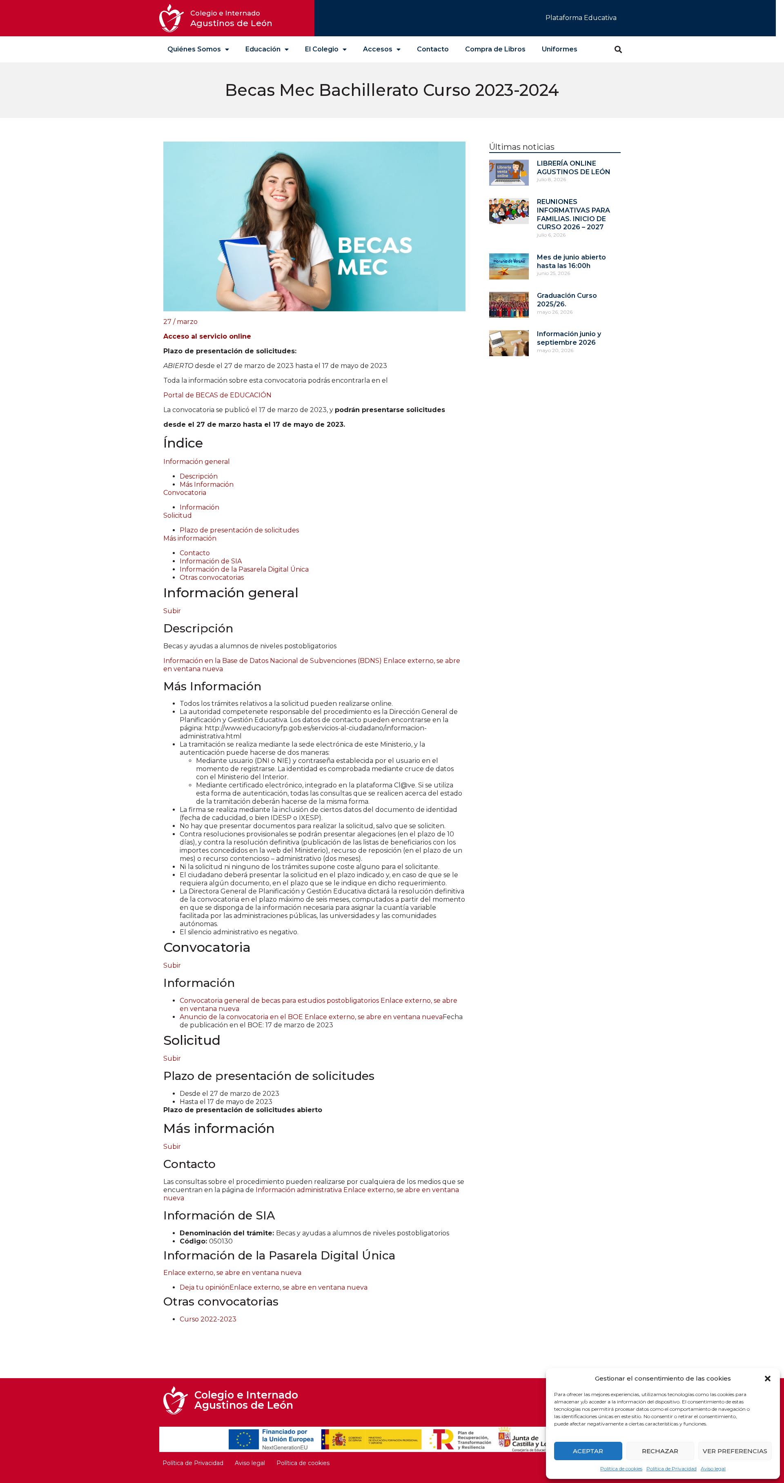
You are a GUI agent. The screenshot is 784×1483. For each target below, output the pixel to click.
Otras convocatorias (212, 577)
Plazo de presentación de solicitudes (239, 530)
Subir (172, 611)
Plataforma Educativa (581, 18)
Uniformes (559, 49)
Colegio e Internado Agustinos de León (246, 1400)
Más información (189, 538)
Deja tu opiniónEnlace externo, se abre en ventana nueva (274, 1287)
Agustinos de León (231, 18)
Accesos (377, 49)
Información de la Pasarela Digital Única (244, 569)
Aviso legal (713, 1468)
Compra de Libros (495, 49)
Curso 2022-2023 (208, 1319)
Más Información (207, 484)
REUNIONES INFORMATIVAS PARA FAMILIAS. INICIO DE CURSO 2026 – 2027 (573, 214)
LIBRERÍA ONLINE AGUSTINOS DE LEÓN (573, 168)
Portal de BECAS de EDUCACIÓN (218, 395)
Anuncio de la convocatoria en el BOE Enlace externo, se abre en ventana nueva (311, 1017)
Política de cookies (621, 1468)
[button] (768, 1378)
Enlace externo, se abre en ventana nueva (232, 1273)
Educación (263, 49)
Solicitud (177, 515)
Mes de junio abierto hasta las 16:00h (571, 261)
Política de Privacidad (671, 1468)
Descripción (199, 476)
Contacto (433, 49)
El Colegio (322, 49)
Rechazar (660, 1451)
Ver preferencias (735, 1451)
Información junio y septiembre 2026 (569, 338)
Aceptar (588, 1451)
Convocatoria (184, 493)
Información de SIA (211, 561)
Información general (196, 462)
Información (199, 507)
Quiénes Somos (194, 49)
